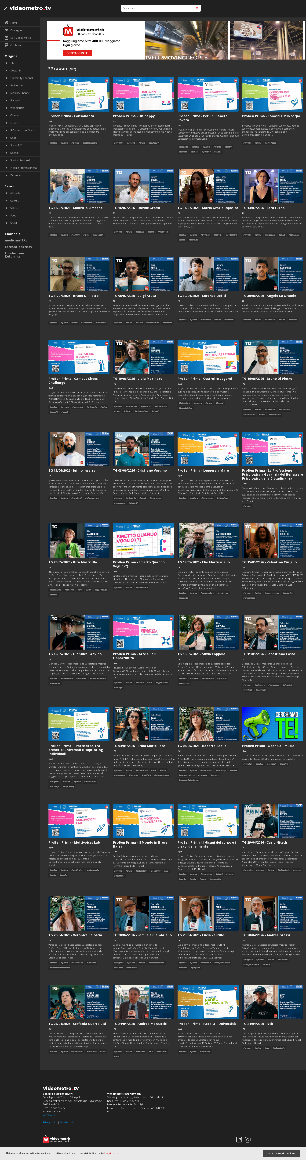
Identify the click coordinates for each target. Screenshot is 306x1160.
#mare (86, 234)
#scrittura (155, 871)
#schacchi (228, 319)
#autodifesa (270, 142)
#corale (63, 875)
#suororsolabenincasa (189, 780)
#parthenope (131, 406)
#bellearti (69, 589)
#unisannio (270, 234)
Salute (14, 208)
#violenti (118, 967)
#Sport (282, 234)
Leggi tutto (111, 1153)
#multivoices (77, 870)
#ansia (193, 879)
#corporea (167, 322)
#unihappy (154, 142)
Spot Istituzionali (20, 160)
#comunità (288, 593)
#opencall (271, 764)
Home (14, 23)
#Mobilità (146, 775)
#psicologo (260, 685)
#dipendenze (142, 587)
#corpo (262, 414)
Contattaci (16, 45)
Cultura (14, 200)
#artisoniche (249, 598)
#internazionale (161, 775)
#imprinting (68, 786)
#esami (203, 879)
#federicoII (98, 234)
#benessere (231, 234)
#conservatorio (207, 593)
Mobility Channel (20, 93)
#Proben (53, 142)
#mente (182, 879)
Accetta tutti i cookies (281, 1153)
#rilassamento (92, 498)
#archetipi (54, 786)
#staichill (247, 764)
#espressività (152, 322)
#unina (217, 319)
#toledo (217, 151)
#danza (139, 322)
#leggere (75, 234)
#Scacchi (293, 319)
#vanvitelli (76, 498)
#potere (233, 770)
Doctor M (16, 70)
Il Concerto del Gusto (22, 130)
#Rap (166, 871)
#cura (103, 1051)
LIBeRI (14, 123)
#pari (88, 589)
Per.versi (15, 175)
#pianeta (183, 151)
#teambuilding (185, 408)
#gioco (182, 239)
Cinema (14, 115)
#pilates (127, 411)
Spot (13, 138)
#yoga (117, 411)
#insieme (218, 234)
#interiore (133, 775)
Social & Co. (17, 145)
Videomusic (17, 108)
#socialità (193, 239)
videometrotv (30, 8)
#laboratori (77, 407)
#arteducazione (90, 142)
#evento (217, 146)
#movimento (274, 414)
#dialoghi (118, 687)
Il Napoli (15, 100)
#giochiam (205, 234)
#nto (116, 1056)
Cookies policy (67, 1122)
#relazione (92, 1051)
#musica (75, 142)
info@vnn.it (49, 1115)
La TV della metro (20, 37)
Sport (13, 223)
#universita (215, 879)
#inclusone (81, 678)
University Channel (21, 78)
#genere (215, 775)
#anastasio (119, 875)
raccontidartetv (18, 247)
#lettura (194, 498)
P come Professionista (23, 168)
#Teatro (228, 146)
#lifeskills (222, 678)
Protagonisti (17, 30)
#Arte (80, 589)
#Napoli (64, 412)
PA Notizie (16, 85)
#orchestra (223, 593)
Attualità (15, 193)
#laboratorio (161, 406)
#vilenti (266, 964)
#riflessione (222, 498)
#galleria (206, 151)
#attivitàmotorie (98, 678)
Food (13, 215)
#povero (194, 151)
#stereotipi (221, 770)
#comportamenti (156, 962)
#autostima (55, 683)
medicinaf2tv (16, 240)
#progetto (119, 142)
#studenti (133, 503)
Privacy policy (50, 1122)
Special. (14, 153)
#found (163, 770)
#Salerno (194, 678)
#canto (53, 875)
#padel (142, 498)
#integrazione (141, 411)
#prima (64, 142)
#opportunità (101, 589)
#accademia (55, 589)
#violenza (202, 775)
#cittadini (287, 685)
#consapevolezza (187, 775)
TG (12, 63)
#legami (219, 403)
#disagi (219, 874)
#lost (153, 770)
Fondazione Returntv (14, 254)
